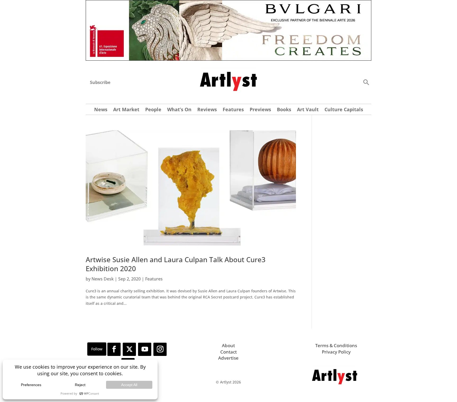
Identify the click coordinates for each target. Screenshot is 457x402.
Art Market (126, 110)
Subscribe (100, 82)
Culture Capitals (344, 110)
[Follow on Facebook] (114, 349)
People (153, 110)
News (100, 110)
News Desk (103, 279)
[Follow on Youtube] (144, 349)
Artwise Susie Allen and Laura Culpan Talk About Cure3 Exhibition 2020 (176, 264)
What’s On (179, 110)
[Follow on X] (129, 349)
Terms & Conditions (336, 345)
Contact (228, 352)
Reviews (207, 110)
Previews (260, 110)
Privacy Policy (336, 352)
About (228, 345)
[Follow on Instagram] (160, 349)
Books (284, 110)
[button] (366, 82)
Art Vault (308, 110)
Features (233, 110)
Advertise (228, 358)
